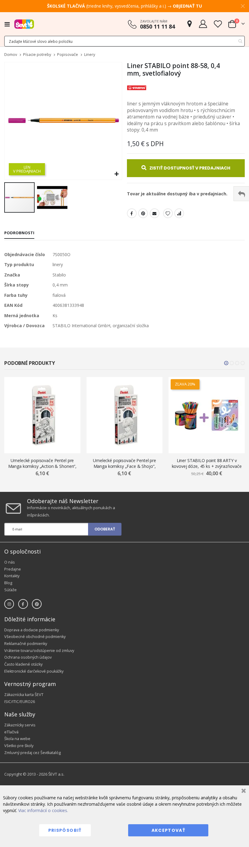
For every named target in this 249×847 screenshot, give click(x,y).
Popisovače (67, 55)
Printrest (143, 213)
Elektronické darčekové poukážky (33, 671)
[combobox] (124, 41)
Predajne (12, 569)
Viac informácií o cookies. (43, 810)
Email (154, 213)
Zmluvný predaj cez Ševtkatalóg (32, 752)
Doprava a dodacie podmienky (31, 630)
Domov (10, 54)
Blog (8, 582)
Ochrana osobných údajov (28, 657)
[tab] (19, 233)
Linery (89, 55)
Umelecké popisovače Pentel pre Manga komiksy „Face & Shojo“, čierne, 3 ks (124, 463)
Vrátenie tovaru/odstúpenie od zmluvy (39, 650)
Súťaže (10, 589)
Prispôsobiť (65, 830)
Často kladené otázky (23, 664)
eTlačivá (11, 732)
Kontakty (11, 575)
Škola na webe (17, 738)
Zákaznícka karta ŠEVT (23, 694)
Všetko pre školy (18, 745)
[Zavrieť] (243, 791)
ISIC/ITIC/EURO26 (19, 701)
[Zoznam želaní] (218, 24)
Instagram (9, 604)
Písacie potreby (37, 55)
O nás (9, 562)
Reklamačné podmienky (25, 643)
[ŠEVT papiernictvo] (24, 24)
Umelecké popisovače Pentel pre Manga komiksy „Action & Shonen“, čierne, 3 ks (42, 463)
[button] (116, 174)
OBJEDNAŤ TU (187, 6)
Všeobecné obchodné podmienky (35, 636)
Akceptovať (169, 830)
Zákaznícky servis (20, 725)
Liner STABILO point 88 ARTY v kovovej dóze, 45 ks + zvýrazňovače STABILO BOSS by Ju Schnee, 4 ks (207, 463)
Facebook (132, 213)
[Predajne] (189, 24)
